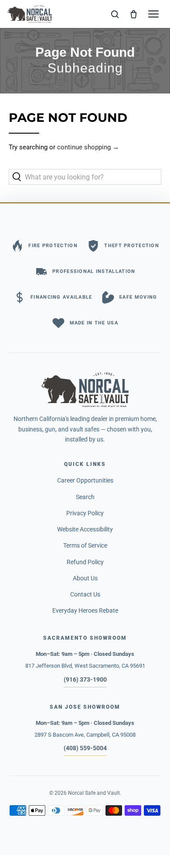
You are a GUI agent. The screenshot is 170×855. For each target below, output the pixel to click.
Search (85, 496)
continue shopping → (88, 147)
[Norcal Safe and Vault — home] (29, 14)
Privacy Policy (85, 513)
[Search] (115, 14)
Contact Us (85, 594)
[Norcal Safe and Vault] (85, 389)
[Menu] (153, 14)
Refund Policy (85, 562)
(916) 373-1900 (85, 679)
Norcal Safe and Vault (94, 793)
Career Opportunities (85, 480)
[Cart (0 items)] (134, 14)
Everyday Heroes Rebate (85, 610)
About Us (85, 578)
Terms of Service (85, 545)
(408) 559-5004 (85, 748)
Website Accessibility (85, 529)
